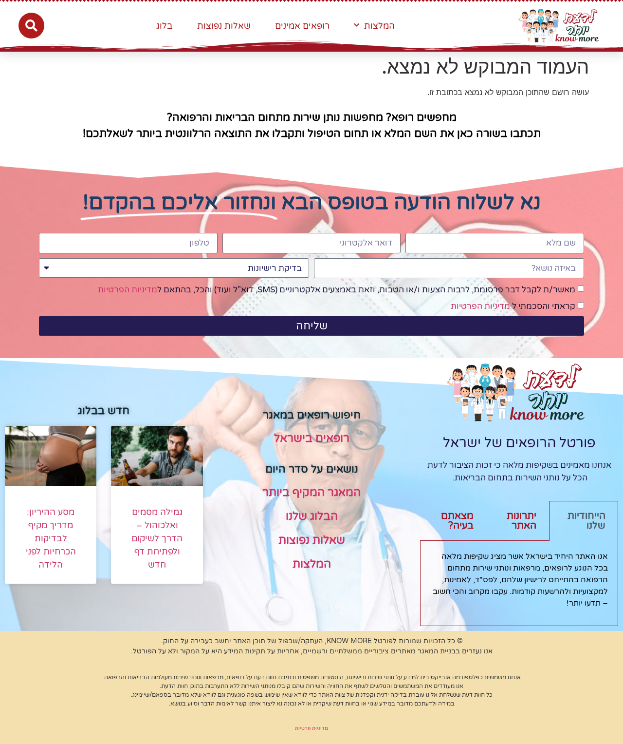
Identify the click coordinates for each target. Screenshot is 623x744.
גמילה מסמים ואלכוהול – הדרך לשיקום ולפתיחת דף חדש (157, 538)
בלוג (164, 25)
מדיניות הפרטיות (127, 290)
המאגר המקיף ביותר (311, 492)
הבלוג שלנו (312, 516)
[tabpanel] (519, 583)
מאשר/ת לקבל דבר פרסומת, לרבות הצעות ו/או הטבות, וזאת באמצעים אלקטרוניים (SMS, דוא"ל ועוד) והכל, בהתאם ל (336, 290)
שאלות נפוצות (224, 25)
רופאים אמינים (302, 25)
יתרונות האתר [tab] (521, 521)
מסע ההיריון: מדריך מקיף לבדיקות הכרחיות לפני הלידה (51, 538)
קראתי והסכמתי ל (513, 307)
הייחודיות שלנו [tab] (586, 521)
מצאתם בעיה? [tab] (457, 521)
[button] (31, 25)
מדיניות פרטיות (311, 728)
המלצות (379, 25)
